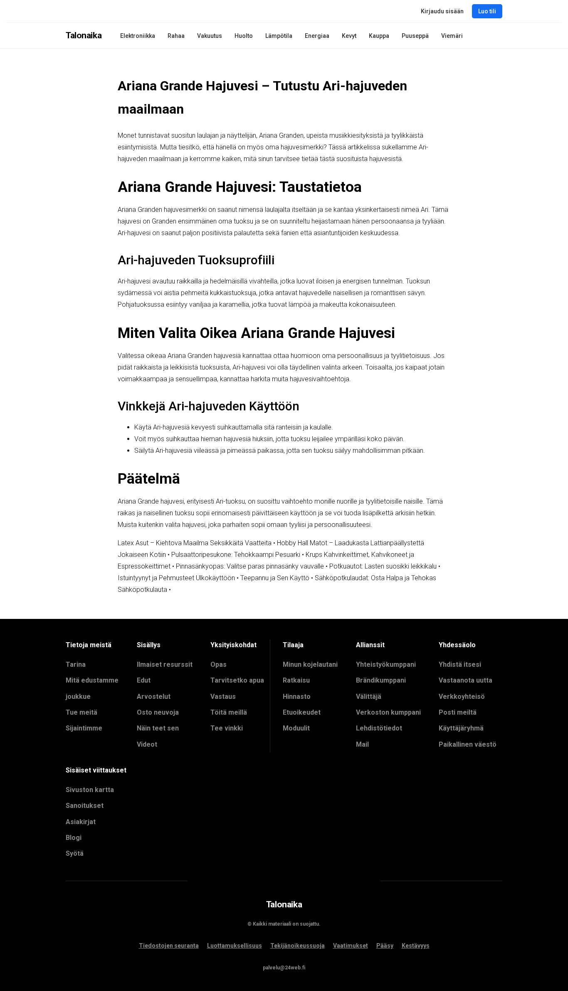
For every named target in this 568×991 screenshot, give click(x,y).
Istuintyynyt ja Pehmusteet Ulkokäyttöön (176, 578)
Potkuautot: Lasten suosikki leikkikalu (383, 566)
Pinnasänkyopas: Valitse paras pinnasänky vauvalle (250, 566)
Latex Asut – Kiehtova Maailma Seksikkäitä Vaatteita (195, 543)
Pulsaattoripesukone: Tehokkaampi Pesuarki (235, 555)
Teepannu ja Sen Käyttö (274, 578)
